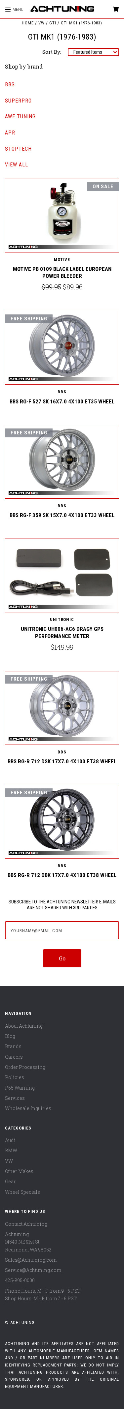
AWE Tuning (20, 116)
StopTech (18, 149)
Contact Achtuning (26, 1224)
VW (9, 1161)
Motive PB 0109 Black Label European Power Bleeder (62, 272)
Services (15, 1098)
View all (16, 164)
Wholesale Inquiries (28, 1108)
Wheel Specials (22, 1192)
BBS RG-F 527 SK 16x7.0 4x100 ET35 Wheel (62, 401)
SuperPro (18, 101)
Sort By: (51, 51)
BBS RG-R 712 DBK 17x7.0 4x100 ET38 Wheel (62, 875)
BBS (10, 84)
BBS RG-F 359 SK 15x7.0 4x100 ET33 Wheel (62, 515)
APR (10, 133)
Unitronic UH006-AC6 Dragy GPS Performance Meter (62, 632)
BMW (11, 1150)
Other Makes (19, 1171)
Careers (14, 1057)
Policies (14, 1077)
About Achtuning (24, 1026)
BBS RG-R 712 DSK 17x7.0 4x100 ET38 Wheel (62, 761)
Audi (10, 1140)
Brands (13, 1046)
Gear (10, 1181)
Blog (10, 1036)
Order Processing (25, 1067)
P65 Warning (20, 1088)
